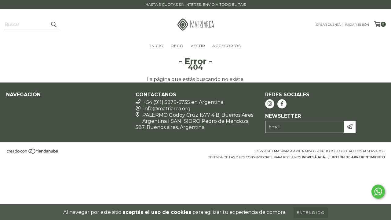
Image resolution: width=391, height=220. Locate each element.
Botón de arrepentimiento (358, 157)
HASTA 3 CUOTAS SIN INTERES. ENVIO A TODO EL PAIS (195, 4)
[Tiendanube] (33, 153)
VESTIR (198, 45)
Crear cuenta (328, 25)
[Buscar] (53, 24)
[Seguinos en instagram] (269, 103)
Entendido (311, 212)
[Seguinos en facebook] (282, 103)
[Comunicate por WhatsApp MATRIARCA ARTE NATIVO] (378, 192)
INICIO (157, 45)
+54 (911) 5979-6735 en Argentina (183, 102)
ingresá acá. (314, 157)
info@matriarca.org (167, 109)
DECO (177, 45)
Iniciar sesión (357, 25)
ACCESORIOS (226, 45)
